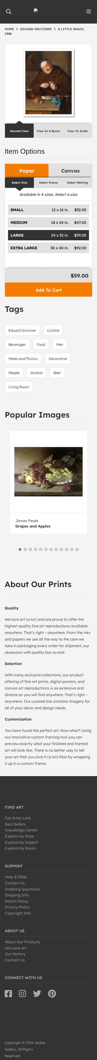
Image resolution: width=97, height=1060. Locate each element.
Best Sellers (15, 824)
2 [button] (25, 549)
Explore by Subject (21, 842)
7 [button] (51, 549)
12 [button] (77, 549)
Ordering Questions (22, 889)
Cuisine (53, 330)
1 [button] (20, 549)
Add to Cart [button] (49, 290)
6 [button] (45, 549)
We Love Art (16, 948)
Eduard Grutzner (22, 330)
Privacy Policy (17, 907)
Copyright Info (18, 913)
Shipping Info (17, 895)
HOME (9, 29)
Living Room (18, 387)
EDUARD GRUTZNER (36, 29)
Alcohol (36, 373)
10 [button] (66, 549)
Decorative (58, 358)
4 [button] (35, 549)
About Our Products (22, 941)
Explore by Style (19, 836)
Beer (57, 373)
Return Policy (16, 901)
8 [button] (56, 549)
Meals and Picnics (23, 358)
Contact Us (15, 883)
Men (59, 344)
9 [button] (61, 549)
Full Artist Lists (18, 818)
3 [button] (30, 549)
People (13, 373)
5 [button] (40, 549)
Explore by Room (20, 848)
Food (41, 344)
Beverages (17, 344)
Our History (15, 953)
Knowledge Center (21, 830)
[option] (48, 482)
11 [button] (71, 549)
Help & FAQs (16, 877)
